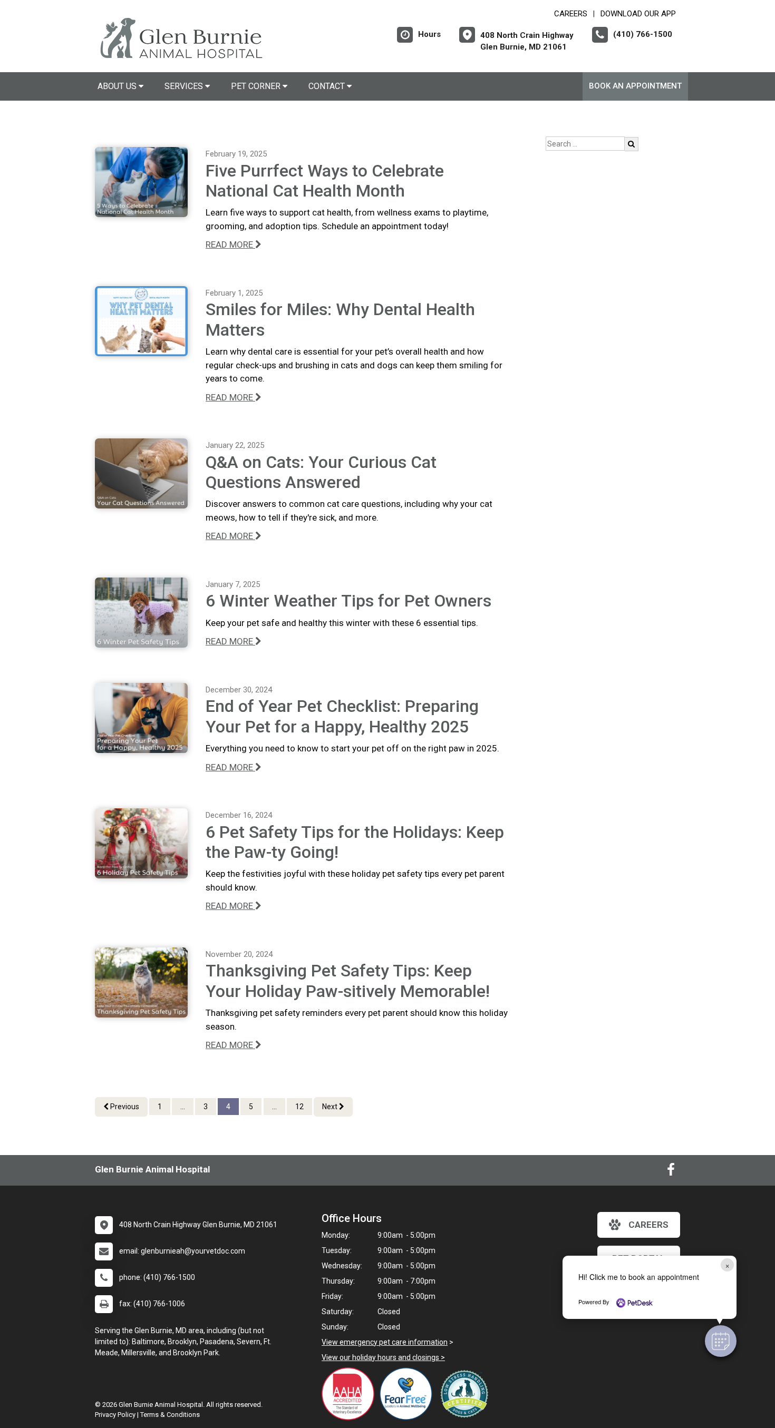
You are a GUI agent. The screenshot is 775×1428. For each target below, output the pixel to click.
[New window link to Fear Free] (409, 1393)
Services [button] (184, 86)
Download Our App (638, 13)
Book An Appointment (635, 86)
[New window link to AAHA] (351, 1393)
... (182, 1106)
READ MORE (230, 244)
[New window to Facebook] (671, 1172)
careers (648, 1224)
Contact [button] (327, 86)
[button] (721, 1341)
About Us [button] (118, 86)
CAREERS (570, 13)
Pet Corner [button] (257, 86)
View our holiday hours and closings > (383, 1357)
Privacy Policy (115, 1415)
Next (330, 1106)
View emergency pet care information (385, 1342)
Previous (124, 1106)
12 (299, 1106)
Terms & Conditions (170, 1415)
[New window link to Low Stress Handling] (467, 1393)
